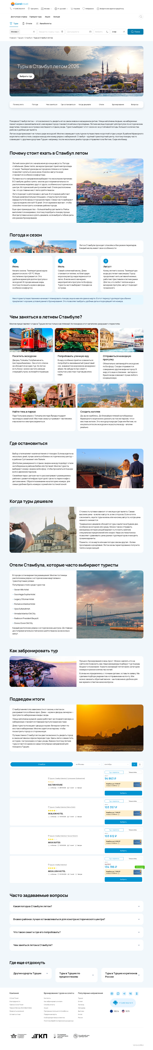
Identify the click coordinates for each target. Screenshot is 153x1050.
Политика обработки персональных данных (59, 1021)
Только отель (133, 772)
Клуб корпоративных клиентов (54, 1018)
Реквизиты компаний (17, 1011)
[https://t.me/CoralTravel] (124, 994)
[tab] (14, 23)
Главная (13, 38)
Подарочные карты (50, 1014)
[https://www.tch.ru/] (39, 1038)
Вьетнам (81, 1011)
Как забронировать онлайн (53, 1001)
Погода (35, 104)
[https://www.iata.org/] (18, 1038)
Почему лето (18, 104)
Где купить (34, 9)
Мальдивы (81, 1008)
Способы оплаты (49, 1005)
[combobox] (39, 31)
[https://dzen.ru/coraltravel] (112, 994)
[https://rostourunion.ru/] (81, 1038)
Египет (80, 1001)
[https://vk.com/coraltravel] (130, 994)
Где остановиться (68, 104)
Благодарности (15, 1001)
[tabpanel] (76, 32)
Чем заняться (51, 104)
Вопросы (134, 104)
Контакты (47, 998)
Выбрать (123, 793)
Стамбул (28, 38)
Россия (80, 1018)
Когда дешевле (85, 104)
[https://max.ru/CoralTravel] (118, 994)
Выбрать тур (26, 76)
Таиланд (81, 1005)
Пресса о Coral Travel (16, 1005)
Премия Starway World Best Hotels (21, 1008)
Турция (20, 38)
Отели (101, 104)
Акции (46, 1008)
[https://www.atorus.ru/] (60, 1038)
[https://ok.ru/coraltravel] (137, 994)
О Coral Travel (14, 998)
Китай (80, 1014)
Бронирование (118, 104)
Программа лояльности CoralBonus (56, 1011)
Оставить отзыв (15, 1014)
